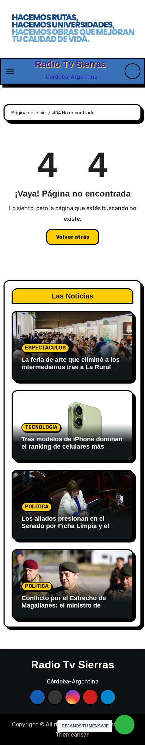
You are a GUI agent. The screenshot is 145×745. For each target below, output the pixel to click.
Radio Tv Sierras (70, 64)
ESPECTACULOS (45, 348)
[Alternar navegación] (10, 71)
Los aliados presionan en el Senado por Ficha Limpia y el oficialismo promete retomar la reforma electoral (67, 530)
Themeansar (72, 734)
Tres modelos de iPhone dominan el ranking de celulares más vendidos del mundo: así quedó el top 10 (72, 450)
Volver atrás (72, 237)
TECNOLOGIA (41, 427)
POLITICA (37, 507)
